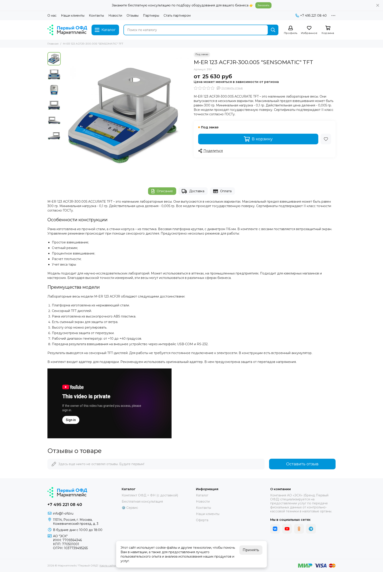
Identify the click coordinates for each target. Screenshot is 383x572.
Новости (115, 16)
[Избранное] (325, 139)
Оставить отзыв (302, 464)
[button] (65, 115)
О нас (52, 16)
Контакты (96, 16)
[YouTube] (287, 529)
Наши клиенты (72, 16)
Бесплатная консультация (142, 501)
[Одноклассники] (299, 529)
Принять (251, 550)
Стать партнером (177, 16)
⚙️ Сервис (130, 508)
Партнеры (151, 16)
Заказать (263, 5)
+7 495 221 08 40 (313, 16)
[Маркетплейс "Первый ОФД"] (67, 30)
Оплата (226, 191)
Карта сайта (108, 565)
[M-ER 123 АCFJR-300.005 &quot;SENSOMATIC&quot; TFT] (126, 115)
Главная (53, 43)
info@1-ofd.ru (63, 513)
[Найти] (273, 30)
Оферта (202, 520)
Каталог (202, 495)
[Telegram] (311, 529)
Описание (165, 191)
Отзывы (133, 16)
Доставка (196, 191)
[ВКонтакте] (275, 529)
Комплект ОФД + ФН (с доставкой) (150, 495)
